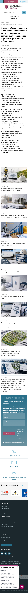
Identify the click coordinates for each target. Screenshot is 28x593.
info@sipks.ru (14, 18)
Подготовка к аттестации (7, 526)
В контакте (2, 553)
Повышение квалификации (7, 519)
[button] (1, 1)
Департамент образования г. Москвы (10, 561)
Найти (24, 12)
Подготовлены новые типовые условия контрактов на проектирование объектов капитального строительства (14, 217)
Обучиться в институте (10, 1)
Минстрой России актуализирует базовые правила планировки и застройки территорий (11, 353)
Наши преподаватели (6, 513)
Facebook (5, 553)
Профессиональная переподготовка (10, 522)
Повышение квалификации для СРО (9, 531)
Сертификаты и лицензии (7, 510)
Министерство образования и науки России (11, 559)
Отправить (9, 433)
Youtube (9, 553)
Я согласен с (14, 442)
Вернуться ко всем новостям (11, 162)
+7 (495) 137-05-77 (14, 16)
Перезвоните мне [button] (23, 1)
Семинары (3, 528)
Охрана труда (4, 524)
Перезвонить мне (6, 545)
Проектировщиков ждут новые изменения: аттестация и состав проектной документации (11, 325)
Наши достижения (5, 508)
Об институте (4, 506)
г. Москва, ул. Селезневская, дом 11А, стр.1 (14, 478)
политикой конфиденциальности (17, 442)
